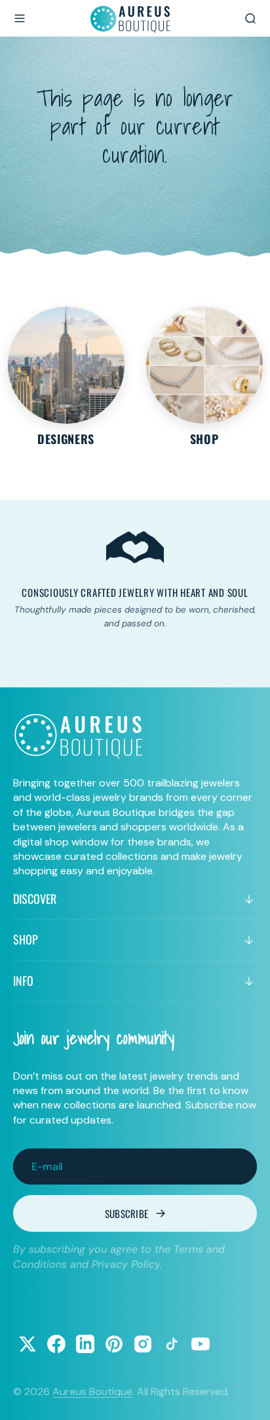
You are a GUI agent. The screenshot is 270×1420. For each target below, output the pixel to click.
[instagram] (142, 1343)
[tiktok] (171, 1343)
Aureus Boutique (92, 1391)
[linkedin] (85, 1343)
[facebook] (56, 1343)
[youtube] (200, 1343)
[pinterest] (114, 1343)
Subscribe (127, 1213)
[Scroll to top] (248, 1397)
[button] (19, 18)
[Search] (250, 18)
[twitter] (27, 1343)
